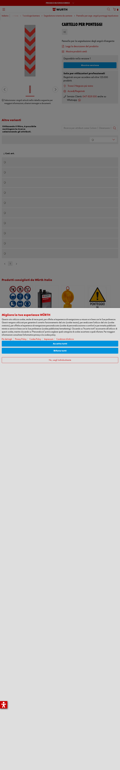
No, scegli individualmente (60, 360)
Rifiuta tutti (60, 351)
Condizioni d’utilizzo (65, 339)
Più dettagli (7, 339)
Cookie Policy (35, 339)
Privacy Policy (20, 339)
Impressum (48, 339)
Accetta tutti (60, 344)
